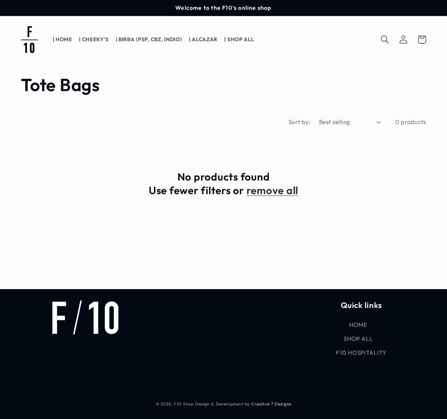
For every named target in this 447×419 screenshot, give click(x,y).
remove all (273, 190)
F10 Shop (184, 403)
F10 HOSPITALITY (361, 352)
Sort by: (299, 121)
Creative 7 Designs (271, 403)
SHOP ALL (358, 338)
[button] (385, 39)
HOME (358, 324)
